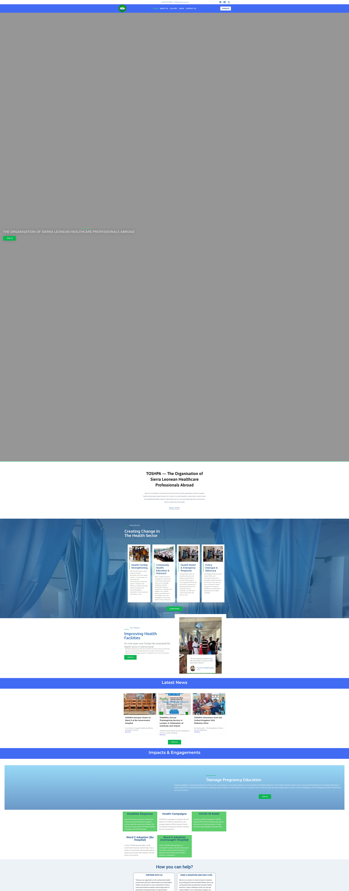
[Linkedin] (220, 2)
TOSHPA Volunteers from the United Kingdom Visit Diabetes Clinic (208, 720)
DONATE (225, 8)
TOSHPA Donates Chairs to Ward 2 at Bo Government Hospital (138, 720)
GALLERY (173, 8)
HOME (155, 8)
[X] (229, 2)
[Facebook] (224, 2)
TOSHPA (128, 726)
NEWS (181, 8)
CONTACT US (191, 8)
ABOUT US (164, 8)
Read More (128, 732)
